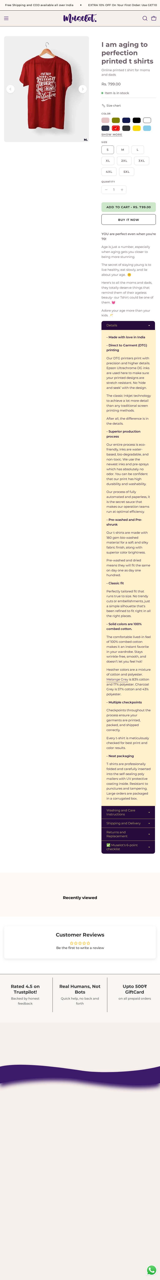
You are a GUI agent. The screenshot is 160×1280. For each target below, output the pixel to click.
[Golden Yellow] (137, 128)
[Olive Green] (116, 120)
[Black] (137, 120)
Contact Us (94, 1114)
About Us (92, 1122)
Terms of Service (99, 1158)
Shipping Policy (98, 1129)
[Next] (83, 89)
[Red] (116, 128)
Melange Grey (117, 679)
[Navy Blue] (105, 128)
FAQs (89, 1172)
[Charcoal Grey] (126, 128)
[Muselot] (80, 18)
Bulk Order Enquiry (101, 1165)
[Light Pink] (105, 120)
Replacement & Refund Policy (111, 1143)
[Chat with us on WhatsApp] (151, 1275)
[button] (145, 18)
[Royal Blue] (126, 120)
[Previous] (10, 89)
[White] (147, 120)
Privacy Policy (97, 1150)
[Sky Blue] (147, 128)
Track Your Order (99, 1136)
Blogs (89, 1179)
